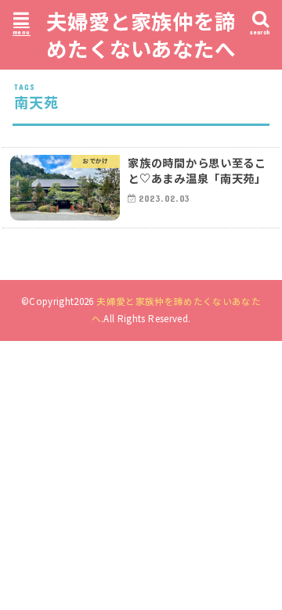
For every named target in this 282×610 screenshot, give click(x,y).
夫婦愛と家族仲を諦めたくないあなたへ (140, 34)
